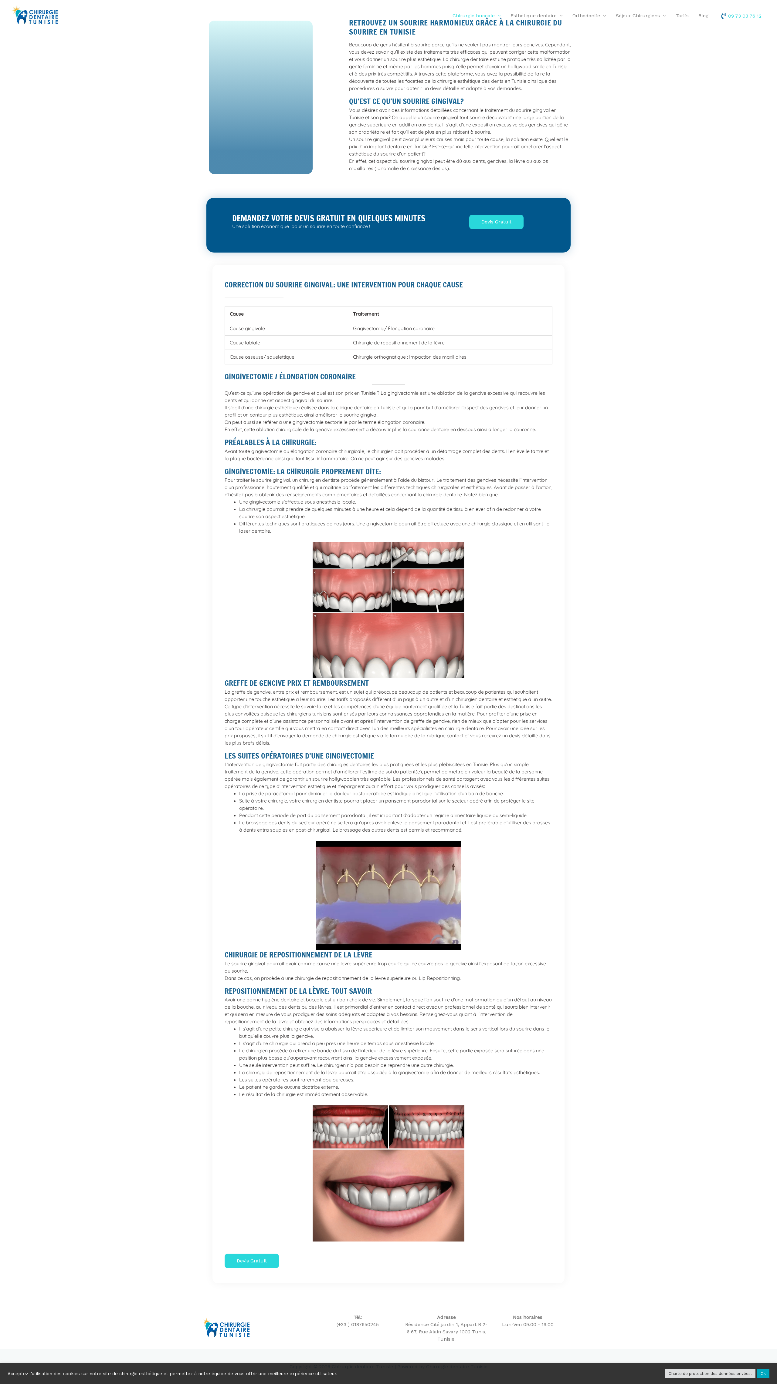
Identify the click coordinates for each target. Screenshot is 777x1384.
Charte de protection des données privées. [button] (710, 1373)
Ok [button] (763, 1373)
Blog (703, 15)
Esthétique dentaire (534, 15)
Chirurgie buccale (474, 15)
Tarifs (682, 15)
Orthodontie (586, 15)
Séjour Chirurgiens (638, 15)
